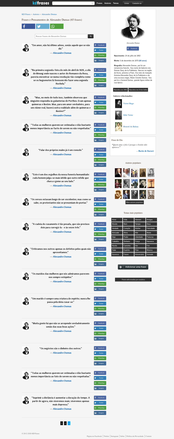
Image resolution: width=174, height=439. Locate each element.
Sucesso (115, 254)
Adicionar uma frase (135, 267)
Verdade (115, 228)
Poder (126, 237)
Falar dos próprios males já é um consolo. (61, 150)
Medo (149, 233)
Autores (107, 3)
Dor (136, 246)
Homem (138, 220)
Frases (99, 3)
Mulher (137, 228)
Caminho (127, 246)
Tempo (137, 224)
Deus (149, 224)
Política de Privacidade (135, 436)
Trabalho (115, 241)
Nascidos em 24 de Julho (138, 90)
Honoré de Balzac (131, 126)
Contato (149, 436)
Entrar (127, 3)
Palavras (150, 237)
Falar (114, 250)
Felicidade (151, 228)
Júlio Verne (128, 115)
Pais (137, 250)
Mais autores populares (134, 202)
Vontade (150, 254)
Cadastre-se (137, 3)
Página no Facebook (94, 436)
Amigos (150, 220)
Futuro (126, 254)
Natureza (150, 241)
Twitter (106, 436)
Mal (136, 233)
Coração (127, 228)
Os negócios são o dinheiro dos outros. (61, 348)
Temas (116, 3)
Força (137, 241)
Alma (126, 233)
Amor (114, 220)
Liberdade (139, 237)
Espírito (127, 250)
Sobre (122, 436)
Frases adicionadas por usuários (133, 279)
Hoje (114, 237)
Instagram (114, 436)
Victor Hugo (128, 103)
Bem (125, 224)
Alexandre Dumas (62, 52)
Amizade (115, 233)
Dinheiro (127, 241)
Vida (125, 220)
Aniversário (139, 254)
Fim (148, 246)
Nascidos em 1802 (120, 90)
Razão (114, 246)
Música (149, 250)
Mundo (114, 224)
